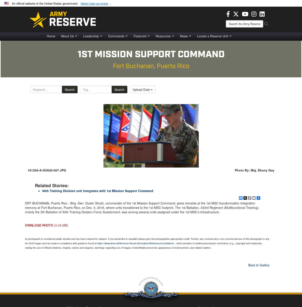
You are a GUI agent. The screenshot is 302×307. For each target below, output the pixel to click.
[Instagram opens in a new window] (253, 13)
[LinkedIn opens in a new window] (262, 13)
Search (70, 89)
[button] (97, 3)
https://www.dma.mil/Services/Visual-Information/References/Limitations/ (135, 243)
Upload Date (141, 89)
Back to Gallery (259, 265)
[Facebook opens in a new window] (228, 13)
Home (51, 36)
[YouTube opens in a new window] (245, 13)
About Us (67, 36)
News (184, 36)
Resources (163, 36)
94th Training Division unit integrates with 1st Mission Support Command (97, 191)
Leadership (91, 36)
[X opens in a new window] (236, 13)
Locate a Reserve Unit (212, 36)
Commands (116, 36)
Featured (140, 36)
